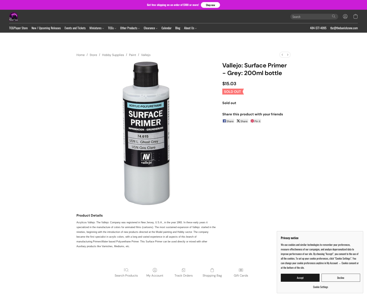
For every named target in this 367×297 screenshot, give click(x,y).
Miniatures (95, 28)
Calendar (166, 28)
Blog (177, 28)
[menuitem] (282, 54)
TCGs (111, 28)
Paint (132, 55)
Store (93, 55)
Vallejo (145, 55)
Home (80, 55)
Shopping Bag (212, 276)
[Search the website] (334, 16)
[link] (320, 285)
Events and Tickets (75, 28)
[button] (210, 5)
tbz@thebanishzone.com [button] (344, 28)
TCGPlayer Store (18, 28)
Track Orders (184, 276)
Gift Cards (241, 276)
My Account (154, 276)
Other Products (129, 28)
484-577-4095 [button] (318, 28)
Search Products (126, 276)
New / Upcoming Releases (46, 28)
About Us (189, 28)
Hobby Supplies (113, 55)
